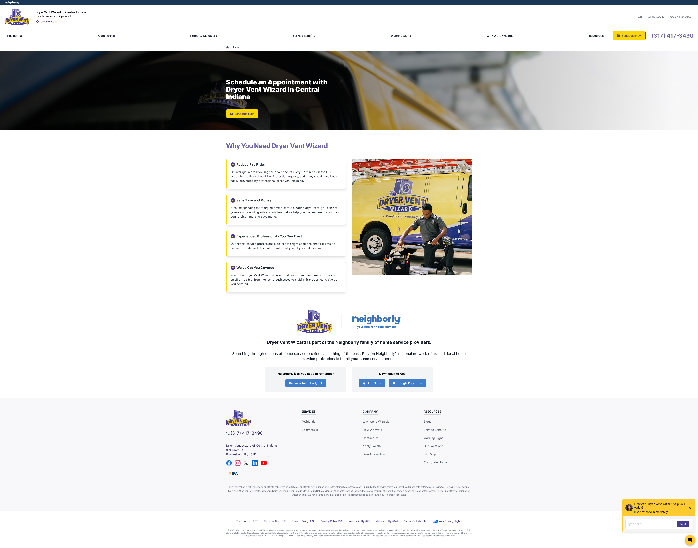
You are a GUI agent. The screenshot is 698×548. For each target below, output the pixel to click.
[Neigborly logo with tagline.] (376, 321)
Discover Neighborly (303, 383)
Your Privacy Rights (450, 521)
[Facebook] (229, 463)
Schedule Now (244, 114)
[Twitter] (246, 463)
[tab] (14, 35)
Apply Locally (372, 446)
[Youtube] (264, 463)
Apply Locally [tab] (656, 16)
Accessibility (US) (359, 521)
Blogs (427, 421)
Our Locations (433, 446)
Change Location (49, 21)
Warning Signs (433, 438)
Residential (308, 421)
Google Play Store (409, 383)
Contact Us (370, 438)
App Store (374, 383)
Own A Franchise (374, 454)
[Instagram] (238, 463)
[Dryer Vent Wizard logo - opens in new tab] (314, 322)
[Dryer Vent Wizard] (17, 16)
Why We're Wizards (376, 421)
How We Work (372, 430)
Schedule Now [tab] (632, 35)
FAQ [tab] (639, 16)
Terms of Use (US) (247, 521)
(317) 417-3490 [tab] (672, 35)
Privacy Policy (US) (303, 521)
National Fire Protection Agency (276, 176)
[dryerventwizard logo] (257, 418)
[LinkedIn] (255, 463)
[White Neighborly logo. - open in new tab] (11, 2)
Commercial (309, 430)
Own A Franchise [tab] (680, 16)
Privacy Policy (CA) (331, 521)
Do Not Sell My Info (415, 521)
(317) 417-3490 (246, 433)
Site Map (430, 454)
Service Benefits (435, 430)
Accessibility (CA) (387, 521)
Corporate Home (435, 462)
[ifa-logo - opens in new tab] (233, 474)
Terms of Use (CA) (275, 521)
